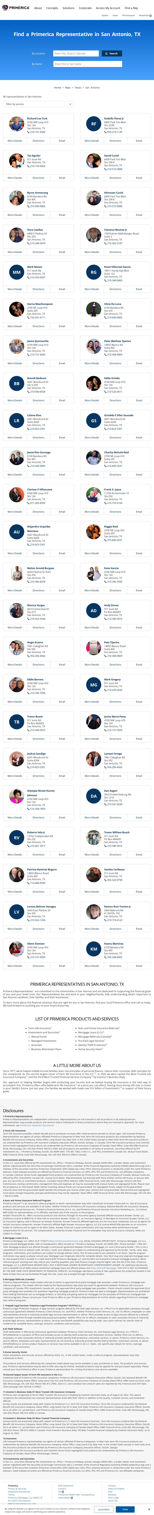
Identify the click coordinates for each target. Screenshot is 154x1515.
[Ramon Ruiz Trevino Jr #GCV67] (93, 911)
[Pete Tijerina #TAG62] (93, 647)
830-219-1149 (114, 132)
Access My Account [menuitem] (108, 8)
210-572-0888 (114, 169)
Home (57, 87)
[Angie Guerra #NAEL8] (16, 647)
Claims (115, 15)
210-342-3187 (114, 243)
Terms (11, 1494)
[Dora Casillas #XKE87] (16, 235)
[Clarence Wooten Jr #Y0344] (93, 235)
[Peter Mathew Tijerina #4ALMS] (93, 346)
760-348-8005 (114, 957)
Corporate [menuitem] (85, 8)
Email (62, 140)
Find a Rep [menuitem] (131, 8)
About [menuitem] (38, 8)
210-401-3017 (37, 846)
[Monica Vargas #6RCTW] (16, 610)
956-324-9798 (114, 880)
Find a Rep (113, 1497)
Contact (112, 1485)
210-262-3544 (37, 618)
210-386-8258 (37, 581)
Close (125, 1509)
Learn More (103, 1509)
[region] (77, 1509)
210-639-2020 (114, 690)
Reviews (112, 1494)
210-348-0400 (114, 280)
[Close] (149, 1509)
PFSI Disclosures (128, 15)
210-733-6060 (37, 166)
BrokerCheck (144, 15)
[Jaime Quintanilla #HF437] (16, 346)
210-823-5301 (37, 428)
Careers (62, 1488)
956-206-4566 (37, 656)
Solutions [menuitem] (68, 8)
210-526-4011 (114, 391)
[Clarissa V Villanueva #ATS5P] (16, 494)
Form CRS (113, 1500)
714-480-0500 (37, 883)
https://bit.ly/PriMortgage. (104, 1268)
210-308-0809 (114, 354)
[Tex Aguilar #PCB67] (16, 160)
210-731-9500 (37, 132)
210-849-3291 (114, 466)
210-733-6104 (114, 503)
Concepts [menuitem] (52, 8)
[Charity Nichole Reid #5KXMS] (93, 457)
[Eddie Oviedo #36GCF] (93, 383)
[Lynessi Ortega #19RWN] (93, 758)
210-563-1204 (37, 920)
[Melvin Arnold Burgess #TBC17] (16, 573)
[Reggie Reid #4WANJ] (93, 531)
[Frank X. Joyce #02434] (93, 494)
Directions (38, 140)
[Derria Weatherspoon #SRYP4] (16, 309)
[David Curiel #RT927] (93, 160)
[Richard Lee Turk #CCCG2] (16, 123)
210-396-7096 (114, 581)
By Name (37, 64)
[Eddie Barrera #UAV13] (16, 684)
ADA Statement (65, 1485)
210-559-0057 (37, 277)
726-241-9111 (37, 317)
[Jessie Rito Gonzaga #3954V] (16, 457)
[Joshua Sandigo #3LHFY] (16, 758)
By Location (38, 53)
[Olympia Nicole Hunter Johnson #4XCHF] (16, 796)
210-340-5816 (114, 618)
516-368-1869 (37, 808)
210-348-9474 (37, 243)
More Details (15, 140)
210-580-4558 (37, 391)
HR (60, 1491)
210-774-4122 (114, 920)
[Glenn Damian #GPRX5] (16, 948)
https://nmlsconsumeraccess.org (65, 1241)
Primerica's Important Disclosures (37, 1125)
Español (105, 15)
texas (78, 87)
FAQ (110, 1491)
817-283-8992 (37, 503)
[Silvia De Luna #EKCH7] (93, 309)
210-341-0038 (114, 804)
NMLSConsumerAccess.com (22, 1503)
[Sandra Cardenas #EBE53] (93, 874)
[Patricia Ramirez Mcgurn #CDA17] (16, 874)
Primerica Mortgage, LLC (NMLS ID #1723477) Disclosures (25, 1499)
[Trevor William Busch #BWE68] (93, 837)
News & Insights (116, 1488)
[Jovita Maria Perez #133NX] (93, 721)
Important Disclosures (19, 1491)
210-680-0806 (37, 206)
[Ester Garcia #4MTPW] (93, 573)
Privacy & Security (17, 1488)
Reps (68, 87)
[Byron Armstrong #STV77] (16, 197)
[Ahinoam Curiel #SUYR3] (93, 197)
